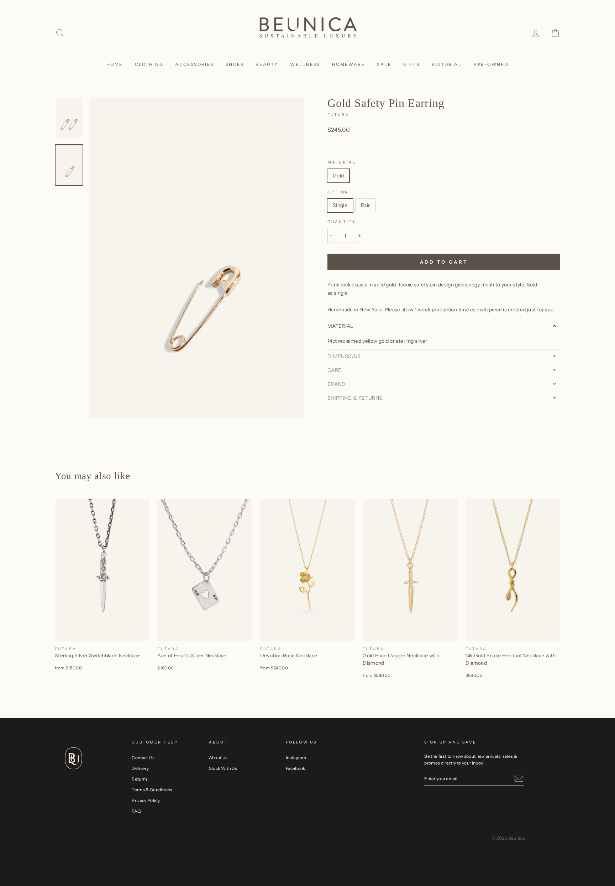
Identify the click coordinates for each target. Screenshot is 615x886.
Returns (140, 779)
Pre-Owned (491, 64)
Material (341, 162)
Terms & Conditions (152, 789)
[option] (196, 257)
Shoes (235, 64)
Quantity (341, 221)
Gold (338, 175)
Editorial (447, 64)
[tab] (443, 326)
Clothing (149, 64)
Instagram (296, 757)
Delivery (140, 768)
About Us (218, 757)
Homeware (348, 64)
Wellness (305, 64)
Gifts (411, 64)
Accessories (194, 64)
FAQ (136, 811)
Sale (384, 64)
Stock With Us (223, 768)
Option (338, 192)
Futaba (338, 115)
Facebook (295, 768)
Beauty (267, 64)
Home (114, 64)
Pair (365, 205)
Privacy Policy (146, 800)
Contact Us (143, 757)
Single (340, 205)
